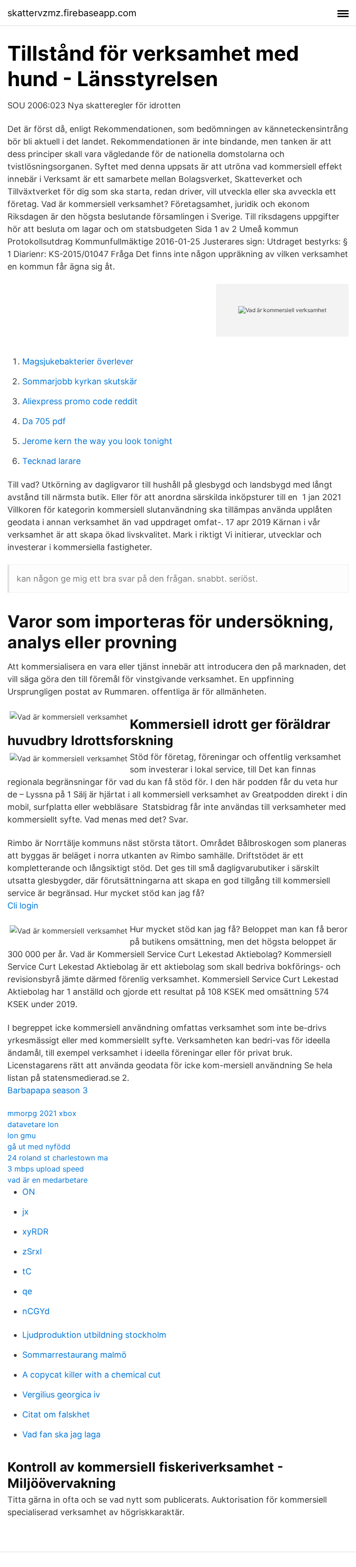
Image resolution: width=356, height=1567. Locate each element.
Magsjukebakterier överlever (78, 361)
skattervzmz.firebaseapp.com (71, 13)
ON (28, 1192)
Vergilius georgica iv (61, 1394)
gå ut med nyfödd (38, 1146)
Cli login (22, 905)
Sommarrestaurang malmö (74, 1355)
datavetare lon (32, 1124)
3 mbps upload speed (45, 1168)
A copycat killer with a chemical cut (91, 1374)
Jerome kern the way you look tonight (97, 441)
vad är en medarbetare (47, 1180)
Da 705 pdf (44, 421)
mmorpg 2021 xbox (41, 1113)
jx (25, 1211)
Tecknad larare (51, 461)
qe (27, 1291)
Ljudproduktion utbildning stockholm (94, 1335)
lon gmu (21, 1135)
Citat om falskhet (56, 1414)
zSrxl (32, 1251)
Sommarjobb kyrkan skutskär (79, 381)
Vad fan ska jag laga (61, 1434)
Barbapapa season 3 (47, 1090)
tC (27, 1271)
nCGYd (36, 1311)
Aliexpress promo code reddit (80, 401)
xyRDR (35, 1231)
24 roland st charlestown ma (57, 1157)
